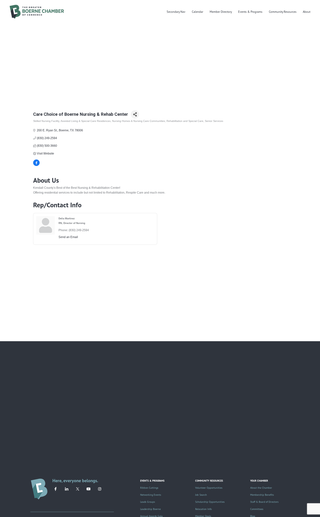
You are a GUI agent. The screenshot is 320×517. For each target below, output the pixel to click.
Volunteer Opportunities (208, 487)
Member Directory (221, 12)
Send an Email (68, 237)
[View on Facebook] (36, 165)
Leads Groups (147, 501)
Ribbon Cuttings (149, 487)
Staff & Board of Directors (264, 501)
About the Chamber (261, 487)
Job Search (201, 494)
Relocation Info (203, 509)
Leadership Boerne (150, 509)
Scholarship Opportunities (210, 501)
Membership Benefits (262, 494)
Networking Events (150, 494)
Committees (256, 509)
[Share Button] (135, 114)
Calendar (197, 12)
